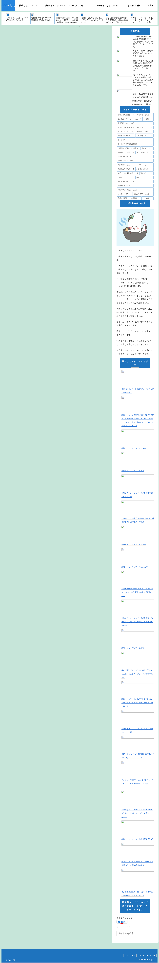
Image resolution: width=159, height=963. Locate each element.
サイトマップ (130, 956)
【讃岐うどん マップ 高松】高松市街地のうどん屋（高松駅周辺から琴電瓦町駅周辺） (137, 621)
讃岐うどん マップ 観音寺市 (133, 545)
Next (155, 18)
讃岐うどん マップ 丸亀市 (132, 471)
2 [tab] (79, 26)
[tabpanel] (18, 18)
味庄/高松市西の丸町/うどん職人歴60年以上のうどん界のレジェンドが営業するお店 (137, 673)
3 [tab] (83, 26)
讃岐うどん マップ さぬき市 (133, 448)
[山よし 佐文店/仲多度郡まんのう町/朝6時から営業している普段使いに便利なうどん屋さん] (135, 87)
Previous (3, 18)
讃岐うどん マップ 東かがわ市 (134, 567)
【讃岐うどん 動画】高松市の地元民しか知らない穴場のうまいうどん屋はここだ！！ (137, 813)
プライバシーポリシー (146, 956)
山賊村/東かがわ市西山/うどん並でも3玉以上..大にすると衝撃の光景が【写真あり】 (137, 592)
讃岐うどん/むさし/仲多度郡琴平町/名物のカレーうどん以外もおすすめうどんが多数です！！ (137, 702)
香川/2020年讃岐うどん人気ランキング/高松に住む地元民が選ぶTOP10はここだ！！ (137, 783)
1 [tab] (76, 26)
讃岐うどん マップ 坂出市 (132, 648)
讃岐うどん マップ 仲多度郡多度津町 (137, 839)
